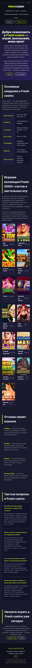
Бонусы (17, 11)
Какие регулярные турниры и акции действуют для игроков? (15, 582)
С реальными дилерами (11, 14)
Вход (29, 2)
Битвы (16, 17)
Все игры (23, 11)
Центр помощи (23, 14)
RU (22, 2)
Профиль (9, 21)
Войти (22, 638)
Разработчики (10, 11)
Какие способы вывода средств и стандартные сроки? (15, 533)
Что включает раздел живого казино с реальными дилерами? (15, 560)
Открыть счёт (21, 21)
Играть (10, 74)
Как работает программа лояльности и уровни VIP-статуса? (13, 508)
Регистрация (20, 74)
